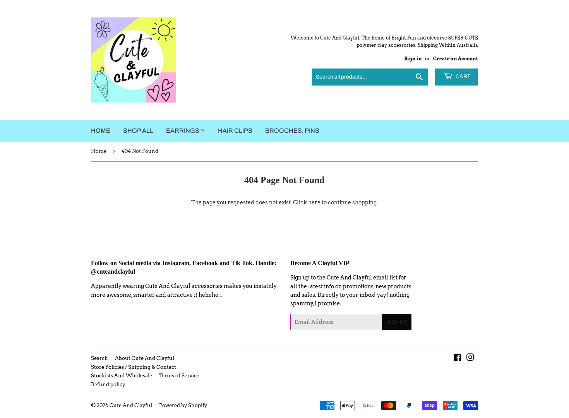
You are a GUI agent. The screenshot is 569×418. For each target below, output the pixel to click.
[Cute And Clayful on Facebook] (457, 358)
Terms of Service (179, 376)
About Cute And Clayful (144, 358)
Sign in (413, 59)
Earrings (183, 130)
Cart (462, 76)
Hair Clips (235, 130)
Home (100, 130)
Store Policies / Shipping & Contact (133, 367)
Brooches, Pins (292, 130)
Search (99, 358)
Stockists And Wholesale (121, 376)
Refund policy (108, 384)
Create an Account (455, 59)
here (314, 202)
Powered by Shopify (183, 405)
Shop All (138, 130)
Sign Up (396, 322)
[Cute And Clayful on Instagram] (470, 358)
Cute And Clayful (131, 405)
